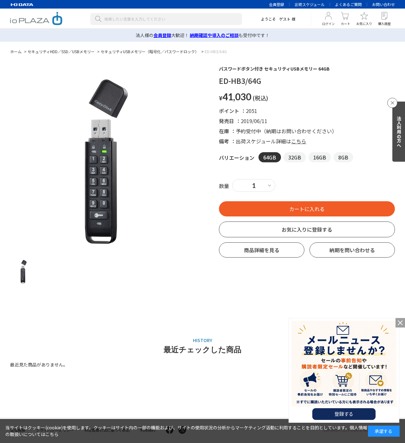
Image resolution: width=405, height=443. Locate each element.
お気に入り (364, 23)
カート (345, 23)
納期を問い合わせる (352, 250)
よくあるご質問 (348, 4)
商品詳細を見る (261, 250)
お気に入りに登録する (307, 229)
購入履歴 (384, 23)
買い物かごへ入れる (307, 208)
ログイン (328, 23)
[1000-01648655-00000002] (23, 271)
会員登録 (276, 4)
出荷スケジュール (310, 4)
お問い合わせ (383, 4)
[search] (99, 19)
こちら (298, 141)
